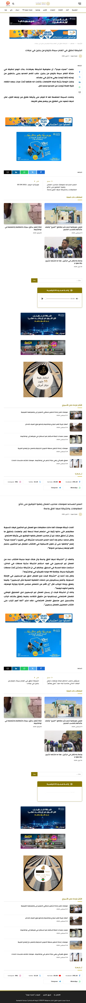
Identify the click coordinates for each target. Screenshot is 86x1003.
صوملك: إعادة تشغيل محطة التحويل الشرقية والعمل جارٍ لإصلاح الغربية (43, 448)
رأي (11, 10)
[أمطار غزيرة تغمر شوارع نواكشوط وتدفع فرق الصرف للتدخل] (76, 427)
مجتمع (5, 10)
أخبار (67, 10)
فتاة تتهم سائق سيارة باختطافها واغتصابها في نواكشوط (23, 228)
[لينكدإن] (79, 82)
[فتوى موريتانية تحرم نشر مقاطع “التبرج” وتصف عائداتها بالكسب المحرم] (63, 213)
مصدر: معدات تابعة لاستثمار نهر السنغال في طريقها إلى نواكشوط (44, 436)
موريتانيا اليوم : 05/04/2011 (28, 184)
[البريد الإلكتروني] (79, 92)
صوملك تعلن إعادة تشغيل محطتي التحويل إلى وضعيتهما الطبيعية (44, 412)
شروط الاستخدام (33, 1000)
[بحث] (13, 3)
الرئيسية (74, 10)
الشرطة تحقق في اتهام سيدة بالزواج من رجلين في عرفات (23, 682)
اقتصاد (60, 10)
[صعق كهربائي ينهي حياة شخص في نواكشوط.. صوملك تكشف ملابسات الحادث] (76, 463)
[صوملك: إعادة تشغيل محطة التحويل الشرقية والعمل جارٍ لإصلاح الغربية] (76, 451)
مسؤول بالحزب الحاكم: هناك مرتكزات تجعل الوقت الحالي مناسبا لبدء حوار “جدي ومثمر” (63, 682)
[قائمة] (79, 3)
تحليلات (52, 10)
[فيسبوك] (79, 72)
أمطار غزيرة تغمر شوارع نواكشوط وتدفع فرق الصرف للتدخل (46, 424)
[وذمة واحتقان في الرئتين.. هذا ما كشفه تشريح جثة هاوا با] (63, 247)
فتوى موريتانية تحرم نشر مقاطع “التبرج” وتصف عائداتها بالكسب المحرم (63, 228)
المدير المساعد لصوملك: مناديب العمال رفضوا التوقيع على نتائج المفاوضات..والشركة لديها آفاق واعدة (62, 187)
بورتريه (37, 10)
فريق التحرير (47, 995)
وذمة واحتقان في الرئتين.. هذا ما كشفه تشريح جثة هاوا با (63, 262)
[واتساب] (79, 87)
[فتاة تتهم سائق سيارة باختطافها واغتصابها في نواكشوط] (23, 213)
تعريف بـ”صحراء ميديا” (33, 995)
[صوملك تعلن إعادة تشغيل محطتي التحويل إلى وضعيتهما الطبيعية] (76, 415)
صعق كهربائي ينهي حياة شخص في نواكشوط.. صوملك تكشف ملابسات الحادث (39, 460)
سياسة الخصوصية (21, 1000)
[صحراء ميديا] (43, 3)
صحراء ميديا (74, 56)
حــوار (17, 10)
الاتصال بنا (57, 995)
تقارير (45, 10)
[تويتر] (79, 77)
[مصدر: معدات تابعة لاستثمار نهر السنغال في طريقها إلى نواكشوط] (76, 439)
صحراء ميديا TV (27, 10)
